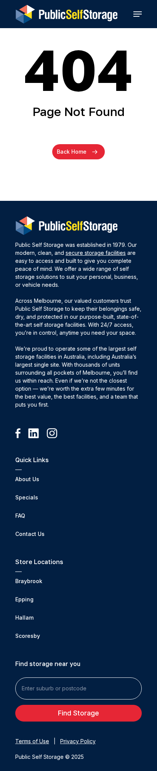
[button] (137, 14)
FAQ (20, 515)
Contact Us (30, 534)
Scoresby (27, 636)
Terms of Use (32, 741)
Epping (24, 599)
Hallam (24, 617)
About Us (27, 479)
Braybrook (28, 581)
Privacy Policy (78, 741)
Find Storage (78, 713)
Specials (26, 497)
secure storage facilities (96, 253)
